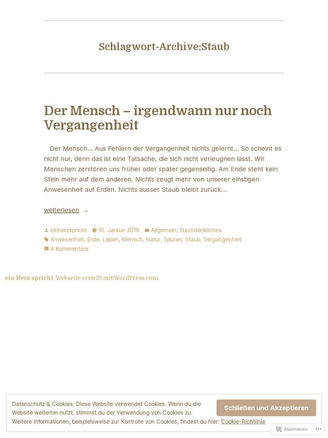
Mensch (132, 239)
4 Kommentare (69, 249)
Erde (93, 239)
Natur (153, 239)
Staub (192, 239)
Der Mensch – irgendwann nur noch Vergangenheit (158, 118)
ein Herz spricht (29, 278)
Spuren (173, 239)
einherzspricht (68, 230)
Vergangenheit (222, 239)
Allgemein (163, 230)
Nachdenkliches (201, 230)
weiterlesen (61, 210)
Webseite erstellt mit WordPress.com (107, 278)
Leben (110, 239)
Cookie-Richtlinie (243, 421)
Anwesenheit (67, 239)
